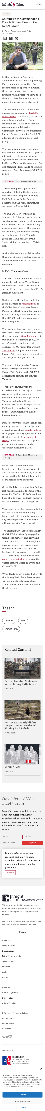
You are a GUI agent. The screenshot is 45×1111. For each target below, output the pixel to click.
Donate (10, 872)
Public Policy (7, 998)
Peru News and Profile (26, 181)
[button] (41, 1068)
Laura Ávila (26, 31)
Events (5, 977)
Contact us (6, 1029)
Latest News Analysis (11, 956)
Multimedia (6, 967)
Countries (6, 987)
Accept (22, 1095)
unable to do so (33, 430)
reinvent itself (29, 304)
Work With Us (8, 946)
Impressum (24, 1107)
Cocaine (9, 620)
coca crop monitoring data (16, 559)
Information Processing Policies (15, 1013)
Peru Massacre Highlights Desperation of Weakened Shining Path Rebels (20, 725)
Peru (23, 620)
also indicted (8, 350)
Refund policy (8, 1024)
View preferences (22, 1101)
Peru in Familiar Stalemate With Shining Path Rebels (21, 683)
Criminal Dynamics (10, 993)
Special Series (8, 961)
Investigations (8, 951)
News (6, 13)
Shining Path (11, 629)
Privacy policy (8, 1018)
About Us (6, 940)
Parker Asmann (11, 31)
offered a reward (29, 336)
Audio (4, 972)
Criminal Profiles (9, 1003)
